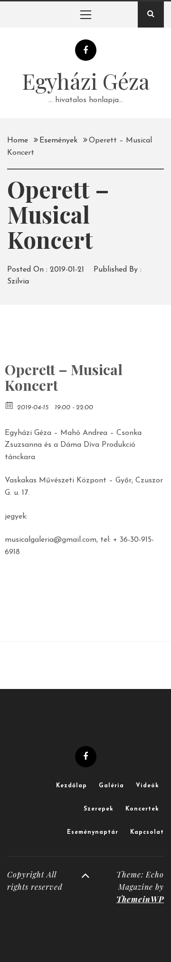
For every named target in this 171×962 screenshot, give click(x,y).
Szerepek (99, 809)
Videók (147, 786)
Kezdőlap (71, 786)
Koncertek (142, 809)
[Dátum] (10, 404)
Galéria (111, 786)
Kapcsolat (147, 832)
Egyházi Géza (86, 80)
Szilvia (18, 281)
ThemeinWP (140, 899)
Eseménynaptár (92, 832)
